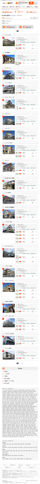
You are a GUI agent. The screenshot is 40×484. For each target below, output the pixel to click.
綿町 (23, 436)
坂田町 (5, 403)
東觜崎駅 (18, 458)
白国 (12, 414)
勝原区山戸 (19, 398)
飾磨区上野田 (12, 407)
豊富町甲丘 (4, 420)
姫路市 (12, 9)
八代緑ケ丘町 (4, 433)
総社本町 (9, 417)
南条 (16, 420)
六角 (19, 436)
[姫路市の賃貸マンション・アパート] (9, 3)
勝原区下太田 (12, 398)
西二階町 (35, 420)
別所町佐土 (4, 429)
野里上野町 (22, 421)
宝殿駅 (3, 447)
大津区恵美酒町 (8, 395)
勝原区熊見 (8, 398)
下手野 (35, 413)
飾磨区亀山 (16, 407)
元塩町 (22, 432)
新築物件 (6, 371)
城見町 (37, 414)
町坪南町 (10, 418)
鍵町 (28, 396)
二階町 (18, 420)
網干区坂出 (4, 392)
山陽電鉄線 (4, 442)
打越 (28, 394)
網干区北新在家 (30, 391)
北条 (12, 429)
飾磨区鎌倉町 (8, 407)
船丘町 (23, 428)
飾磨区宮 (7, 411)
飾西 (34, 411)
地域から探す (12, 6)
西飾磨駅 (6, 455)
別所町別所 (8, 429)
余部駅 (10, 458)
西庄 (36, 402)
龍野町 (20, 417)
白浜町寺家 (31, 414)
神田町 (10, 399)
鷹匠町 (15, 417)
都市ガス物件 (6, 383)
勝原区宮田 (16, 398)
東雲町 (30, 413)
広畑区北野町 (18, 425)
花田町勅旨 (13, 424)
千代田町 (14, 418)
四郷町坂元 (11, 413)
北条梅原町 (15, 429)
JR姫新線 (3, 457)
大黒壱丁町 (30, 417)
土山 (21, 418)
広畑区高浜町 (18, 426)
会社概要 (36, 6)
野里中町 (4, 422)
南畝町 (17, 421)
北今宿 (12, 399)
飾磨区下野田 (8, 409)
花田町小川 (33, 422)
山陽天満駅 (15, 455)
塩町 (23, 403)
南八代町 (14, 432)
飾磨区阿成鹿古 (10, 406)
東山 (29, 424)
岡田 (22, 396)
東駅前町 (22, 424)
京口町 (34, 399)
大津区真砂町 (16, 396)
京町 (36, 399)
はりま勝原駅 (25, 447)
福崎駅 (22, 450)
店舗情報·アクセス (29, 6)
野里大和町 (18, 422)
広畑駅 (12, 455)
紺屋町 (25, 402)
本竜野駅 (15, 458)
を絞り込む (10, 27)
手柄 (26, 418)
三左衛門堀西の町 (11, 403)
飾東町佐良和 (4, 413)
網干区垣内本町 (20, 391)
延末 (21, 422)
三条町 (22, 403)
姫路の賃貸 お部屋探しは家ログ (6, 9)
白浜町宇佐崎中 (23, 414)
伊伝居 (19, 394)
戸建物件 (6, 376)
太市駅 (12, 458)
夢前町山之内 (33, 435)
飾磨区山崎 (23, 411)
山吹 (32, 433)
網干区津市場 (20, 392)
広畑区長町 (21, 426)
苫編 (30, 418)
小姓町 (11, 402)
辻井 (19, 418)
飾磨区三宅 (11, 411)
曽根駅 (6, 447)
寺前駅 (31, 450)
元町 (24, 432)
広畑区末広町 (9, 426)
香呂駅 (17, 450)
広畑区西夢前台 (30, 426)
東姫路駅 (15, 447)
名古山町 (14, 420)
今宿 (23, 394)
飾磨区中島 (11, 410)
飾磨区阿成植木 (5, 406)
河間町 (19, 402)
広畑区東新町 (9, 428)
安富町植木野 (18, 433)
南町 (12, 432)
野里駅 (8, 450)
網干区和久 (8, 394)
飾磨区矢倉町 (19, 411)
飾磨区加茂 (19, 407)
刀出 (30, 396)
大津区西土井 (8, 396)
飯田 (13, 394)
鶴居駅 (27, 450)
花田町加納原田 (5, 424)
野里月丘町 (31, 421)
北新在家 (15, 399)
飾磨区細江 (4, 411)
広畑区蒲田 (8, 425)
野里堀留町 (14, 422)
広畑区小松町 (26, 425)
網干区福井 (28, 392)
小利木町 (22, 402)
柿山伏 (26, 396)
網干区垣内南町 (25, 391)
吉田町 (36, 435)
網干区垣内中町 (5, 391)
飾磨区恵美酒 (35, 406)
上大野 (28, 398)
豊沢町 (35, 418)
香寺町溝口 (8, 402)
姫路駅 (18, 447)
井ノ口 (22, 394)
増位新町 (33, 429)
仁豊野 (12, 421)
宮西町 (20, 432)
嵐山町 (12, 394)
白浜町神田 (27, 414)
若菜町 (21, 436)
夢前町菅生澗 (9, 435)
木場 (31, 399)
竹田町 (17, 417)
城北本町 (4, 417)
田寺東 (26, 417)
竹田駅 (3, 452)
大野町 (20, 396)
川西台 (7, 399)
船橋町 (28, 428)
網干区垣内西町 (10, 391)
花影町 (26, 422)
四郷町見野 (23, 413)
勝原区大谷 (4, 398)
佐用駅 (30, 458)
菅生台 (7, 417)
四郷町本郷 (19, 413)
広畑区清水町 (33, 425)
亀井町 (35, 398)
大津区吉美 (23, 395)
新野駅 (29, 450)
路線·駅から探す (5, 6)
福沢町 (18, 428)
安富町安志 (14, 433)
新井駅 (36, 450)
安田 (11, 433)
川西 (5, 399)
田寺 (23, 417)
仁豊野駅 (14, 450)
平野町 (35, 424)
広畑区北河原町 (13, 425)
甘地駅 (24, 450)
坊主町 (30, 429)
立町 (22, 417)
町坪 (8, 418)
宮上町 (17, 432)
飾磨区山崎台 (27, 411)
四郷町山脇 (27, 413)
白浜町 (14, 414)
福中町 (20, 428)
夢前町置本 (34, 433)
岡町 (23, 396)
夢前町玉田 (13, 435)
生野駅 (34, 450)
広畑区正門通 (13, 426)
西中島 (32, 420)
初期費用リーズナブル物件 (9, 380)
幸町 (3, 403)
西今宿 (21, 420)
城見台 (34, 414)
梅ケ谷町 (33, 394)
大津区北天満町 (18, 395)
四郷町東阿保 (16, 413)
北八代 (27, 399)
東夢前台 (32, 424)
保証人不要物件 (7, 378)
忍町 (32, 413)
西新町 (30, 420)
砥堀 (28, 418)
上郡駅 (36, 447)
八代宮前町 (8, 433)
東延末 (27, 424)
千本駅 (25, 458)
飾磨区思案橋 (32, 407)
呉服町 (30, 402)
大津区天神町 (31, 395)
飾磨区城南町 (13, 409)
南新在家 (9, 432)
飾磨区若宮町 (31, 411)
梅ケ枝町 (30, 394)
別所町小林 (34, 428)
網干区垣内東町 (15, 391)
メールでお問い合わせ (31, 467)
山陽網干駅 (21, 455)
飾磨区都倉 (8, 410)
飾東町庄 (8, 413)
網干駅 (28, 447)
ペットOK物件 (6, 373)
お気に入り (35, 3)
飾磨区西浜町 (24, 410)
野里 (19, 421)
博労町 (17, 424)
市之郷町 (16, 394)
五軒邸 (27, 402)
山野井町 (29, 433)
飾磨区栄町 (28, 407)
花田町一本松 (29, 422)
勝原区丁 (23, 398)
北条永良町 (21, 429)
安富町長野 (22, 433)
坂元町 (8, 403)
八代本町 (33, 432)
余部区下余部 (16, 436)
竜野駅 (31, 447)
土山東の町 (24, 418)
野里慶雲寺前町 (26, 421)
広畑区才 (29, 425)
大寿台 (34, 417)
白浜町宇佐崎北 (18, 414)
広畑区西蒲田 (26, 426)
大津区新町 (26, 395)
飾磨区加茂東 (24, 407)
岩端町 (26, 394)
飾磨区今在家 (25, 406)
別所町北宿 (31, 428)
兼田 (25, 398)
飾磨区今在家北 (30, 406)
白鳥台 (23, 422)
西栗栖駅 (27, 458)
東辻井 (25, 424)
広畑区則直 (34, 426)
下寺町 (3, 414)
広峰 (15, 428)
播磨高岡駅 (6, 458)
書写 (7, 414)
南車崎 (7, 432)
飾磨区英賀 (26, 403)
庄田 (5, 414)
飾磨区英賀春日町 (31, 403)
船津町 (25, 428)
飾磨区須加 (16, 409)
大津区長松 (4, 396)
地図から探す (18, 6)
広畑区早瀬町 (4, 428)
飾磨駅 (3, 455)
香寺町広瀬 (4, 402)
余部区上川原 (7, 436)
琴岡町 (13, 402)
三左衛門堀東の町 (17, 403)
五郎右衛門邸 (33, 402)
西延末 (3, 421)
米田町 (3, 436)
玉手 (28, 417)
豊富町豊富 (8, 420)
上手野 (30, 398)
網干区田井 (12, 392)
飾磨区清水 (4, 409)
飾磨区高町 (20, 409)
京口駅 (6, 450)
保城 (10, 429)
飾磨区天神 (4, 410)
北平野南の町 (23, 399)
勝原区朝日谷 (33, 396)
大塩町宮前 (4, 395)
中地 (3, 418)
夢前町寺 (17, 435)
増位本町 (36, 429)
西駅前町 (24, 420)
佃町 (17, 418)
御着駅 (13, 447)
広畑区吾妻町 (4, 425)
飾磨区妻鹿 (14, 411)
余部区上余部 (11, 436)
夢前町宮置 (24, 435)
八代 (26, 432)
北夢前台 (29, 399)
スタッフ (23, 6)
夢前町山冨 (28, 435)
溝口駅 (19, 450)
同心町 (11, 420)
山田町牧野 (26, 433)
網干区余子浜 (4, 394)
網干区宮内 (31, 392)
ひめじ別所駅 (9, 447)
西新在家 (27, 420)
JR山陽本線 (4, 445)
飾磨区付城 (32, 409)
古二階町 (16, 402)
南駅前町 (4, 432)
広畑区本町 (13, 428)
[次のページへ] (22, 31)
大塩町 (37, 394)
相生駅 (33, 447)
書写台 (10, 414)
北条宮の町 (25, 429)
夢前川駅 (9, 455)
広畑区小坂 (21, 425)
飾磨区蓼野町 (24, 409)
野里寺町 (34, 421)
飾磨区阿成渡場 (20, 406)
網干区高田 (16, 392)
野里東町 (11, 422)
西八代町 (6, 421)
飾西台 (37, 411)
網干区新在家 (8, 392)
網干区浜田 (24, 392)
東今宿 (19, 424)
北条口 (18, 429)
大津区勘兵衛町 (13, 395)
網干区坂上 (34, 391)
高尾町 (12, 417)
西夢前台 (9, 421)
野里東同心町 (8, 422)
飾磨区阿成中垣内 (15, 406)
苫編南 (33, 418)
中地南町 (5, 418)
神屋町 (33, 398)
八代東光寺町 (29, 432)
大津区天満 (34, 395)
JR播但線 (3, 449)
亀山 (3, 399)
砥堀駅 (11, 450)
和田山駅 (6, 452)
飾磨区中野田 (16, 410)
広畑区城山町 (4, 426)
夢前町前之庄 (21, 435)
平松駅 (18, 455)
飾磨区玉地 (28, 409)
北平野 (20, 399)
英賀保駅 (21, 447)
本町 (28, 429)
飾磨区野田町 (29, 410)
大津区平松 (12, 396)
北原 (17, 399)
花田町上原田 (9, 424)
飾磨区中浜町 (20, 410)
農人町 (15, 421)
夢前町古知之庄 (5, 435)
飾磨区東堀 (33, 410)
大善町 (36, 417)
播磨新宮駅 (21, 458)
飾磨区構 (4, 407)
